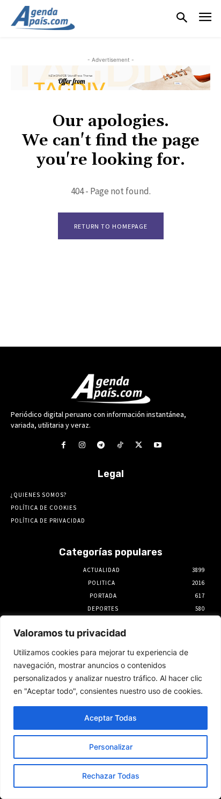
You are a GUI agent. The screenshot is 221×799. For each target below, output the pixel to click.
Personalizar (110, 746)
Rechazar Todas (110, 775)
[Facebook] (63, 445)
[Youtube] (157, 445)
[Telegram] (101, 445)
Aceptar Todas (110, 717)
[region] (110, 707)
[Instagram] (82, 445)
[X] (138, 445)
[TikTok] (120, 445)
